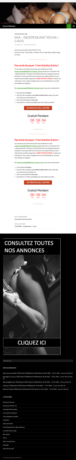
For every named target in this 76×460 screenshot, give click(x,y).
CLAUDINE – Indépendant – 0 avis (25, 225)
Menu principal (73, 26)
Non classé (6, 434)
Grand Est (6, 420)
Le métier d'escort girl (9, 431)
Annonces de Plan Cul (10, 406)
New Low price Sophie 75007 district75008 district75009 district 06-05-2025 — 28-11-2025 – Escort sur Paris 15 (38, 373)
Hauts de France (8, 423)
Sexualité (6, 445)
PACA (5, 438)
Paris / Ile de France (9, 441)
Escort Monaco (9, 26)
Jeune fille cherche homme (23, 218)
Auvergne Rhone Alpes (10, 409)
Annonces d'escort (9, 402)
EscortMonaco (31, 45)
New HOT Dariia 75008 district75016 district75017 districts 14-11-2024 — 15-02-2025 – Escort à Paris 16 (35, 389)
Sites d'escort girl (21, 34)
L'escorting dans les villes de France (14, 427)
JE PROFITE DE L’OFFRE (38, 108)
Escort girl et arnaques (10, 413)
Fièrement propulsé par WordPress (12, 457)
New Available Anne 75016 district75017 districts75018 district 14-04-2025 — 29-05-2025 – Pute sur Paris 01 (37, 382)
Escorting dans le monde (10, 416)
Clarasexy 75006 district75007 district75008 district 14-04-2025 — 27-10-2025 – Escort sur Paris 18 (34, 385)
